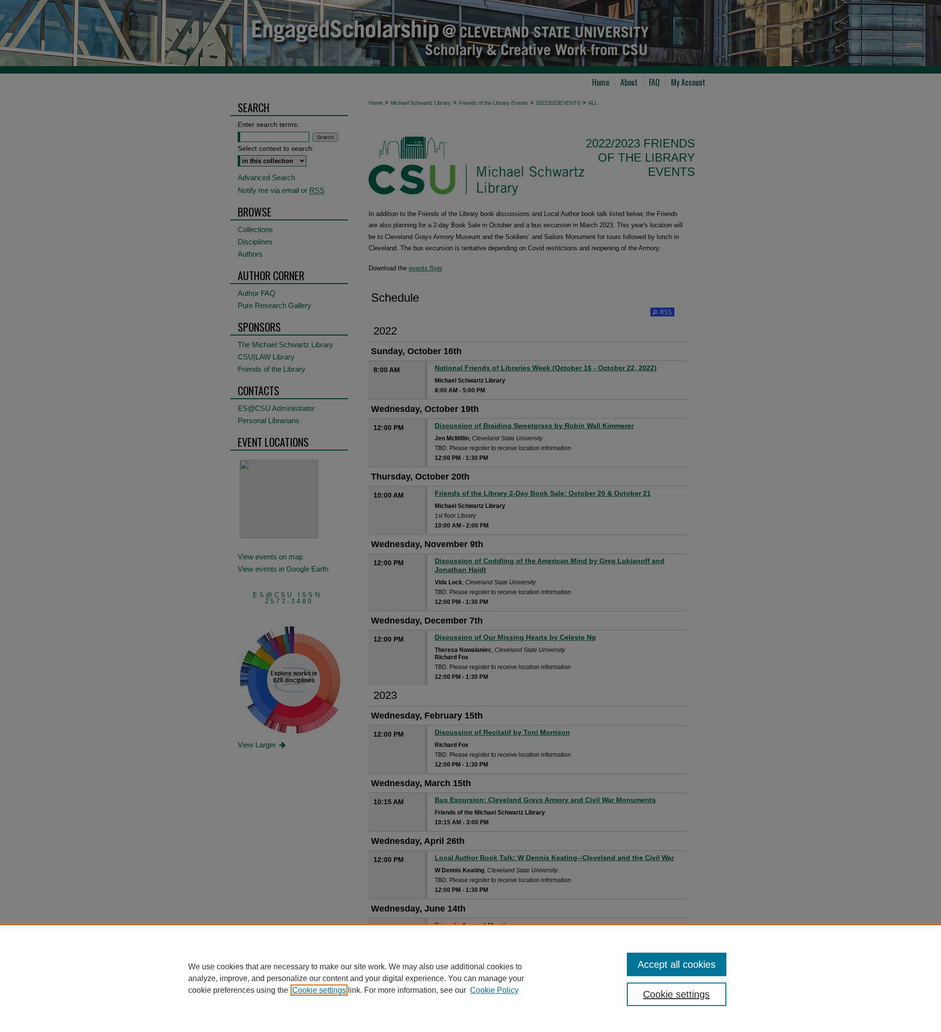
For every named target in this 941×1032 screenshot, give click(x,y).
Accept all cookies (677, 964)
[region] (470, 978)
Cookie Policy (494, 990)
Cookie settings (319, 990)
